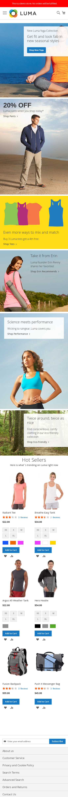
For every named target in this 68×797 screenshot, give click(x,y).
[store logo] (23, 13)
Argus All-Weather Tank (15, 600)
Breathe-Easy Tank (45, 512)
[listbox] (17, 533)
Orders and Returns (14, 787)
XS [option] (6, 530)
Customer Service (13, 758)
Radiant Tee (9, 512)
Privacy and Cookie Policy (18, 765)
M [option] (21, 530)
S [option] (13, 530)
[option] (5, 543)
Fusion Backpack (11, 683)
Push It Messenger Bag (47, 683)
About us (8, 751)
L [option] (5, 535)
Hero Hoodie (41, 600)
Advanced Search (13, 780)
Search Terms (10, 772)
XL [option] (13, 535)
